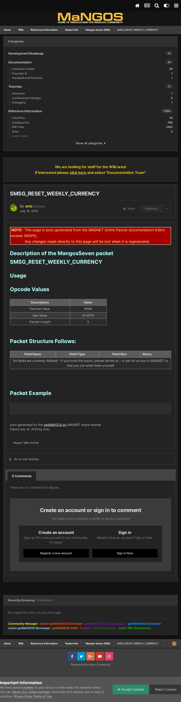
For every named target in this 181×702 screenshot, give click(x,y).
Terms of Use (42, 696)
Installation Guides (92, 68)
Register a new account (56, 553)
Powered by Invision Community (90, 664)
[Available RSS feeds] (174, 643)
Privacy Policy (23, 696)
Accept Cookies (132, 689)
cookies (28, 687)
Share (130, 208)
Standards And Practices (92, 78)
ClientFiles (92, 118)
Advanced (92, 93)
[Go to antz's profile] (13, 207)
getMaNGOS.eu (55, 425)
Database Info (92, 122)
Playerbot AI (92, 73)
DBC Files (92, 127)
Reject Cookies (165, 689)
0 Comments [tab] (22, 476)
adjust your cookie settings (30, 692)
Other (92, 131)
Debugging (92, 102)
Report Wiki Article (26, 442)
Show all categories (90, 143)
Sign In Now (125, 553)
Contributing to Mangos (92, 98)
